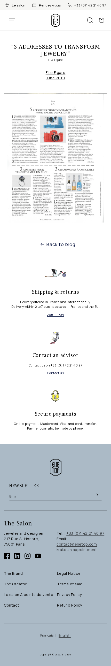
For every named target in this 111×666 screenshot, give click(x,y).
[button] (15, 20)
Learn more (55, 314)
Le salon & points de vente (28, 594)
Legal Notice (69, 573)
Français (46, 635)
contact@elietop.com (77, 544)
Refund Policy (69, 605)
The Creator (15, 583)
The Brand (13, 573)
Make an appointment (77, 549)
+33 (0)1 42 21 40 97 (90, 5)
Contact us (55, 373)
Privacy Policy (69, 594)
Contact (11, 605)
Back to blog (60, 244)
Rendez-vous (50, 5)
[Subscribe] (96, 494)
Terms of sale (70, 583)
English (65, 635)
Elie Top (66, 654)
